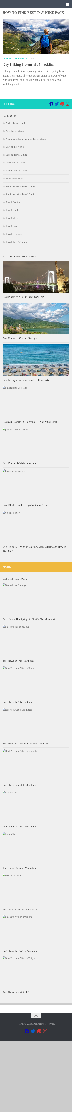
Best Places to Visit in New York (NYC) (25, 297)
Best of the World (15, 146)
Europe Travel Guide (16, 154)
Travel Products (14, 233)
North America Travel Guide (20, 186)
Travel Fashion (13, 202)
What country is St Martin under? (20, 826)
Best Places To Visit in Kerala (19, 463)
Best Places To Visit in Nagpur (18, 660)
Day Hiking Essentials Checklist (28, 64)
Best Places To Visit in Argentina (20, 950)
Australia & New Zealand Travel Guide (26, 138)
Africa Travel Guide (16, 123)
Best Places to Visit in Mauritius (19, 785)
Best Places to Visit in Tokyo (17, 992)
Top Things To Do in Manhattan (19, 867)
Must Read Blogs (14, 178)
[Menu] (68, 4)
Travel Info (11, 226)
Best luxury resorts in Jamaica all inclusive (26, 380)
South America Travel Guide (20, 194)
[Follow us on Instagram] (67, 104)
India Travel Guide (15, 162)
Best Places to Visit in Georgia (20, 338)
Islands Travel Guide (16, 170)
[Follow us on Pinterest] (62, 104)
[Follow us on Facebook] (51, 104)
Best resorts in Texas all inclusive (20, 909)
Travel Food (12, 210)
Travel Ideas (12, 218)
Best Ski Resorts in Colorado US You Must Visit (30, 422)
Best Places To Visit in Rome (17, 702)
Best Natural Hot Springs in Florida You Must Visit (29, 619)
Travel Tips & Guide (15, 58)
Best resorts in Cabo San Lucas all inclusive (25, 743)
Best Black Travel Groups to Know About (25, 505)
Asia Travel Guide (15, 130)
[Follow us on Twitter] (57, 104)
